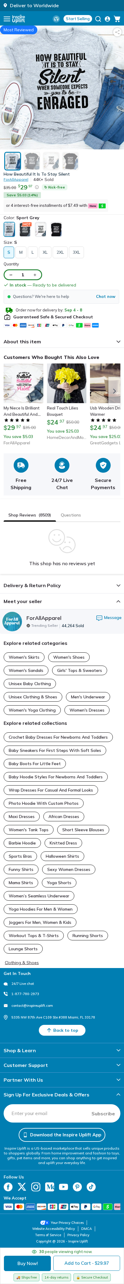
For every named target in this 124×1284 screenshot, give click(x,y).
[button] (61, 297)
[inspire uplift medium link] (49, 1186)
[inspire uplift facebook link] (8, 1186)
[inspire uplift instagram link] (35, 1186)
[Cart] (117, 19)
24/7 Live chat (22, 984)
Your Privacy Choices (67, 1223)
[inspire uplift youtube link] (63, 1186)
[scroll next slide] (114, 391)
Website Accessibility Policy (53, 1229)
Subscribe (103, 1114)
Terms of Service (48, 1235)
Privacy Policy (78, 1235)
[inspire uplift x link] (21, 1186)
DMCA (86, 1229)
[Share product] (117, 32)
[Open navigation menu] (7, 19)
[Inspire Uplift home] (18, 18)
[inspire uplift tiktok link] (91, 1186)
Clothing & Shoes (22, 962)
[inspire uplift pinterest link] (77, 1186)
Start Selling (78, 18)
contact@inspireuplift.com (32, 1006)
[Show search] (98, 19)
